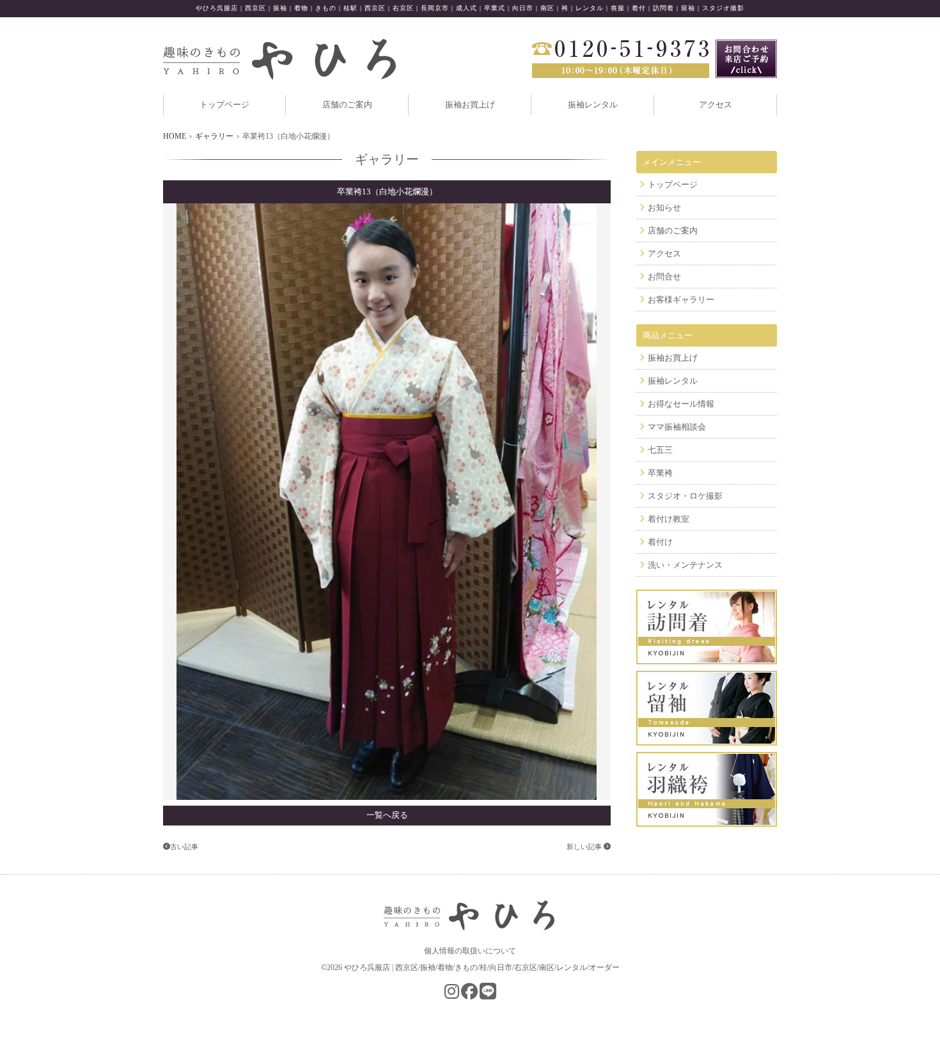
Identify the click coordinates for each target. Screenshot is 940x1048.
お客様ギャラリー (681, 299)
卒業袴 (660, 473)
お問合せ (664, 276)
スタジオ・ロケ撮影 (685, 496)
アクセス (715, 104)
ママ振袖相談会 (677, 427)
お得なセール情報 (681, 404)
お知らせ (664, 207)
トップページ (224, 104)
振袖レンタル (593, 104)
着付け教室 (668, 519)
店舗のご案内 (347, 104)
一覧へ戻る (387, 815)
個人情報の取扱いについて (470, 950)
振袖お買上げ (470, 104)
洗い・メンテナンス (685, 565)
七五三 (660, 450)
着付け (660, 542)
